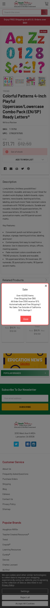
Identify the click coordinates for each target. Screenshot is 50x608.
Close (25, 318)
